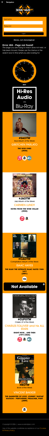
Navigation (10, 2)
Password (7, 26)
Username (8, 19)
